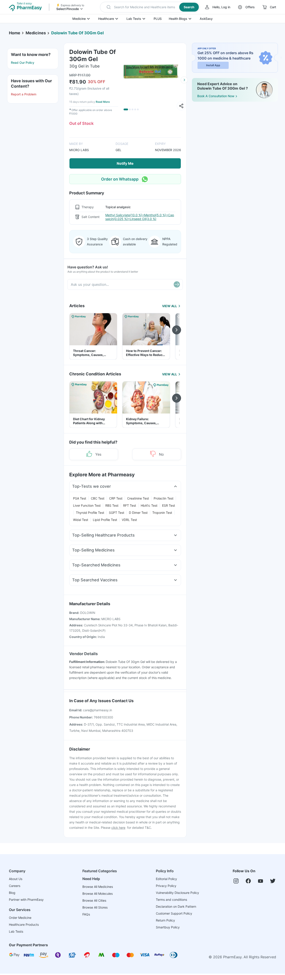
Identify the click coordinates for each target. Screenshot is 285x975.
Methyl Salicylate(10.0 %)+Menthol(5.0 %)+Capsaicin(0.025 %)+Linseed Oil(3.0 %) (139, 217)
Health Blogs (178, 19)
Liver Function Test (87, 505)
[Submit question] (177, 284)
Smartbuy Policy (168, 927)
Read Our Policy (22, 62)
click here (118, 827)
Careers (14, 886)
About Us (15, 879)
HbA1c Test (149, 505)
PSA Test (79, 498)
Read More (103, 101)
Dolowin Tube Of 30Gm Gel (77, 33)
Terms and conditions (171, 899)
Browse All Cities (94, 900)
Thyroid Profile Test (90, 512)
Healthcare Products (24, 924)
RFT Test (129, 505)
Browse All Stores (95, 907)
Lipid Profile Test (105, 520)
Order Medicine (20, 917)
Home (14, 33)
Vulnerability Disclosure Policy (177, 893)
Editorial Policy (166, 879)
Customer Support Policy (174, 913)
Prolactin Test (163, 498)
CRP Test (115, 498)
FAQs (86, 914)
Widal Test (80, 520)
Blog (12, 893)
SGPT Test (116, 512)
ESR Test (168, 505)
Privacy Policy (166, 886)
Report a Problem (23, 94)
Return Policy (165, 920)
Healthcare (106, 19)
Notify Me (125, 163)
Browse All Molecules (97, 893)
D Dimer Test (138, 512)
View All (169, 306)
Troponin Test (162, 512)
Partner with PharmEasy (26, 899)
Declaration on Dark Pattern (176, 906)
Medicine (79, 19)
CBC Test (97, 498)
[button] (150, 7)
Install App (213, 65)
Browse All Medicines (97, 887)
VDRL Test (129, 520)
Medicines (36, 33)
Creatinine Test (138, 498)
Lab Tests (133, 19)
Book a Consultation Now (215, 96)
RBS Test (111, 505)
